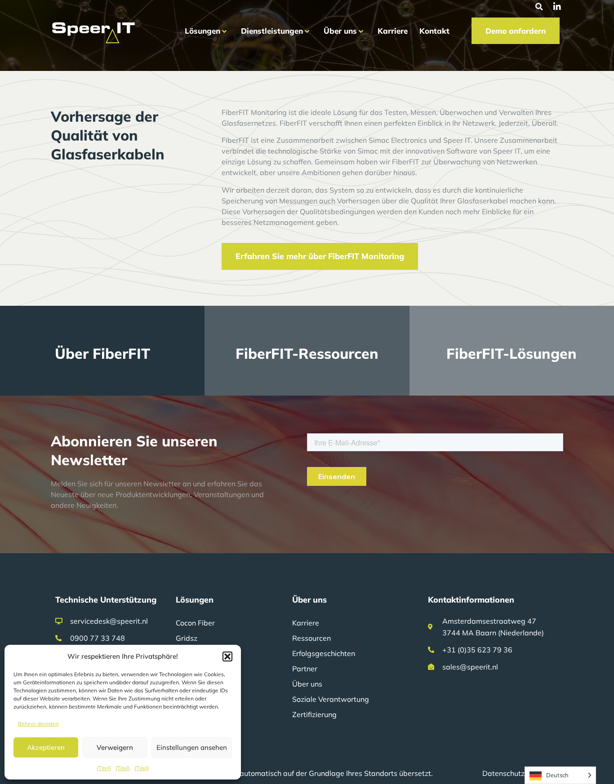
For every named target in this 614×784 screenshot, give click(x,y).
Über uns (307, 683)
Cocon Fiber (195, 622)
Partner (304, 668)
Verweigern (115, 747)
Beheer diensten (38, 723)
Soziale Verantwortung (330, 699)
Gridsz (186, 638)
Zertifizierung (314, 714)
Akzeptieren (46, 747)
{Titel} (104, 768)
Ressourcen (311, 638)
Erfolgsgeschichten (323, 653)
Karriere (305, 622)
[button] (227, 656)
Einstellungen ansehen (191, 747)
